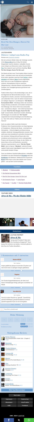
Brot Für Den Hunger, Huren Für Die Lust (15, 176)
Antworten (17, 270)
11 (16, 344)
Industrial (4, 79)
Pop (2, 68)
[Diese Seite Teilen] (9, 420)
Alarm (12, 270)
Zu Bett (14, 183)
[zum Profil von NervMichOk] (2, 291)
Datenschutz (25, 399)
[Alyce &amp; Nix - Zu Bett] (22, 222)
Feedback (25, 405)
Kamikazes (4, 157)
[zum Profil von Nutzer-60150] (2, 259)
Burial (3, 159)
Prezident (24, 155)
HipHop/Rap (11, 48)
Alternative (6, 48)
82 (7, 340)
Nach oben (17, 395)
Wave (16, 79)
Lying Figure (21, 179)
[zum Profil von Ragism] (2, 274)
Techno (25, 77)
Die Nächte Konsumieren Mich (12, 173)
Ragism (17, 274)
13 (16, 349)
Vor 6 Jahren (17, 263)
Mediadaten (9, 402)
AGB (9, 405)
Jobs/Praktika (25, 402)
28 (23, 360)
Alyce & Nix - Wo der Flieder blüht (16, 195)
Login (32, 2)
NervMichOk (17, 291)
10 (16, 355)
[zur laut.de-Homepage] (2, 2)
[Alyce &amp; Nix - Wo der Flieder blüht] (7, 222)
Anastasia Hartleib (13, 57)
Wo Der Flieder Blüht (25, 183)
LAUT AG (21, 415)
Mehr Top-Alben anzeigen (17, 390)
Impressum (9, 399)
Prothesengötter (15, 170)
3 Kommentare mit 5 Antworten (14, 255)
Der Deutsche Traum (9, 179)
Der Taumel (6, 183)
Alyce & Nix (4, 39)
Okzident (5, 170)
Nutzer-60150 (17, 259)
